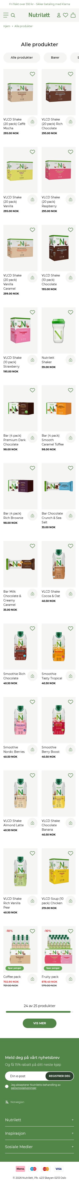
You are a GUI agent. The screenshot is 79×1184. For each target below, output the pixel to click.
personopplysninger (23, 1088)
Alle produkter (24, 26)
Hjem (6, 26)
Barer (55, 57)
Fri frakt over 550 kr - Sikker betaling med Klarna (39, 4)
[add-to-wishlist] (32, 74)
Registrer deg (59, 1076)
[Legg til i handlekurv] (32, 122)
